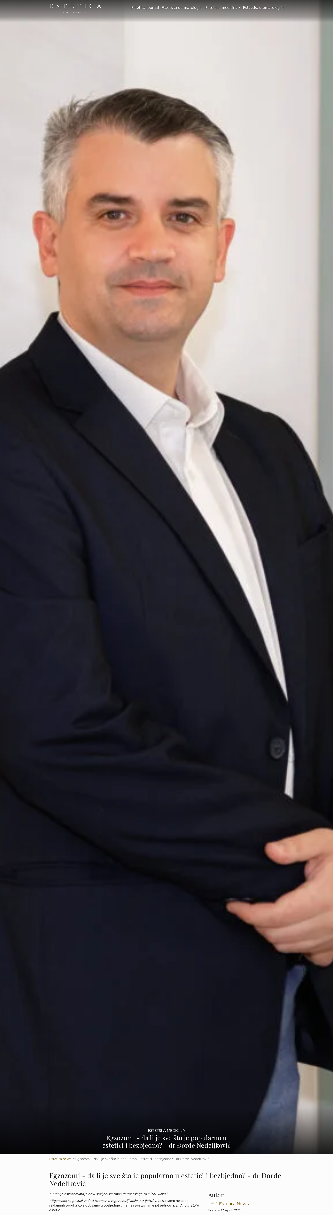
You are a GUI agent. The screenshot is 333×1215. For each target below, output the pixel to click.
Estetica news (60, 1159)
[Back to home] (75, 7)
